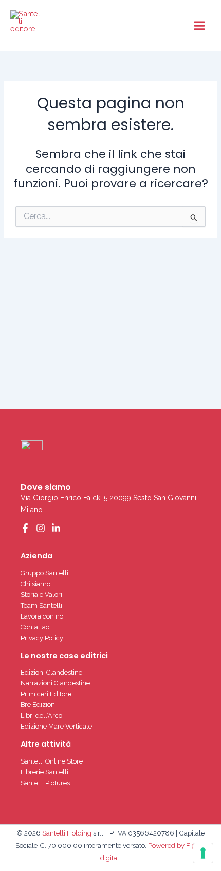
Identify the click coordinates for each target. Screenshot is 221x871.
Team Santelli (41, 605)
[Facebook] (25, 528)
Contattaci (36, 627)
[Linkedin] (56, 528)
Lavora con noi (43, 616)
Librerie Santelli (44, 772)
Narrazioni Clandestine (55, 683)
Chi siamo (35, 584)
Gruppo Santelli (44, 573)
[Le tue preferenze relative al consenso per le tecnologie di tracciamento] (203, 853)
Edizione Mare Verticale (56, 726)
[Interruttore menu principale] (199, 25)
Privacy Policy (42, 638)
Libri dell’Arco (41, 715)
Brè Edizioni (39, 705)
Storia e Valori (41, 594)
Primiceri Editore (46, 694)
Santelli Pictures (45, 783)
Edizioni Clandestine (51, 672)
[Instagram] (40, 528)
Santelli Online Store (52, 761)
